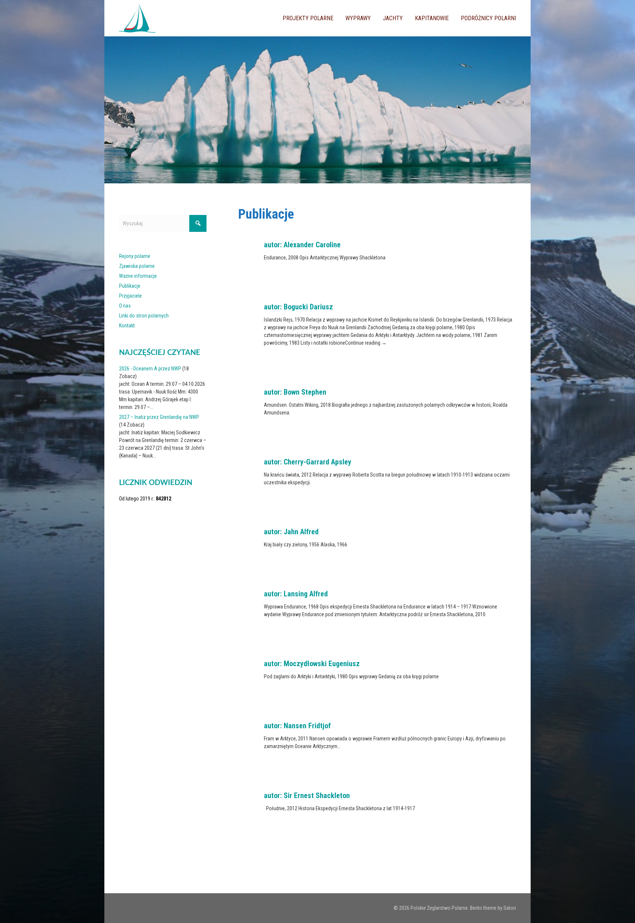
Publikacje (129, 286)
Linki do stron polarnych (144, 316)
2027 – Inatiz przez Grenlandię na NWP (159, 417)
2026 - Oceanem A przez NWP (150, 368)
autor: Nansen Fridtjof (297, 725)
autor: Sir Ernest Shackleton (307, 795)
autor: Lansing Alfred (296, 593)
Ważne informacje (138, 276)
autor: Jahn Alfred (291, 531)
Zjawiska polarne (137, 266)
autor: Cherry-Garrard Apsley (307, 461)
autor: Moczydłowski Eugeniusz (312, 663)
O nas (125, 306)
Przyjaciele (130, 296)
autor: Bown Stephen (295, 392)
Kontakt (127, 325)
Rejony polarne (134, 256)
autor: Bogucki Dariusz (298, 306)
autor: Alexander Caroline (302, 244)
